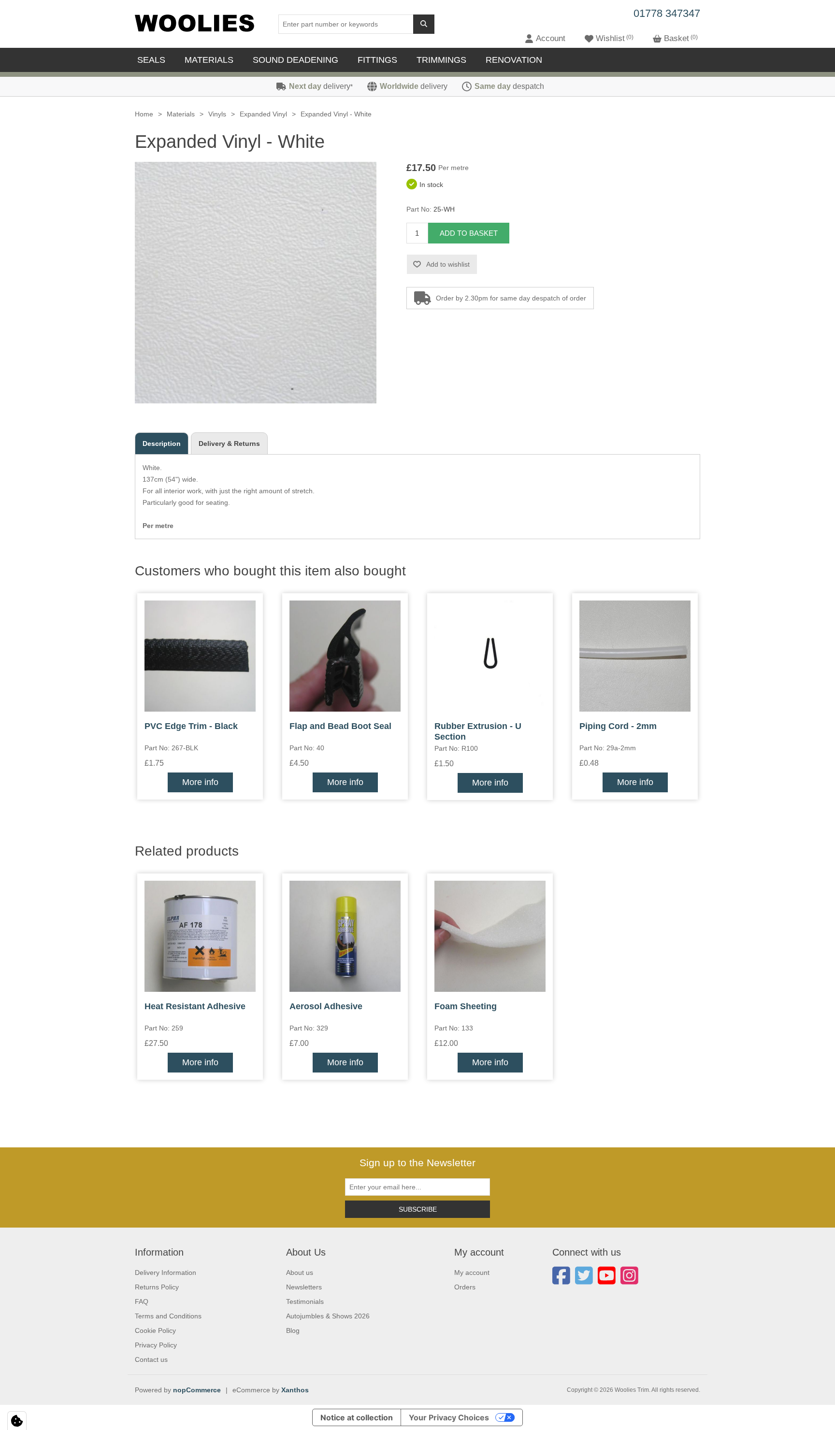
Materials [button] (209, 60)
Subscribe (418, 1209)
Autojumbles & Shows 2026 (328, 1316)
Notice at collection (356, 1417)
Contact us (151, 1359)
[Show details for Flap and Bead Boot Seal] (345, 656)
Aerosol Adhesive (325, 1006)
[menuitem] (153, 60)
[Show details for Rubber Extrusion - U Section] (490, 656)
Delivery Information (165, 1272)
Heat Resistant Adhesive (194, 1006)
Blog (293, 1330)
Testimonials (305, 1301)
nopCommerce (197, 1390)
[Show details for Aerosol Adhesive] (345, 936)
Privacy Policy (156, 1345)
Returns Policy (157, 1287)
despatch (509, 86)
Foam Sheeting (465, 1006)
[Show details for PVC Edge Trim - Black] (200, 656)
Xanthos (295, 1390)
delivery (321, 86)
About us (299, 1272)
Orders (464, 1287)
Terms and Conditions (168, 1316)
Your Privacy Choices (449, 1417)
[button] (545, 38)
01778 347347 (666, 13)
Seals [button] (151, 60)
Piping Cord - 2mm (618, 726)
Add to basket (469, 233)
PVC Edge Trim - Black (191, 726)
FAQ (141, 1301)
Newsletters (304, 1287)
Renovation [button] (514, 60)
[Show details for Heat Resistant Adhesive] (200, 936)
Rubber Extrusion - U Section (477, 731)
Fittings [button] (377, 60)
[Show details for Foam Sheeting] (490, 936)
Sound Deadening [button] (295, 60)
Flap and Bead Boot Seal (340, 726)
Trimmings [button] (441, 60)
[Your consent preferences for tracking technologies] (17, 1421)
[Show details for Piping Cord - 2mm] (635, 656)
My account (471, 1272)
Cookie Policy (155, 1330)
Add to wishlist (448, 264)
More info (200, 782)
